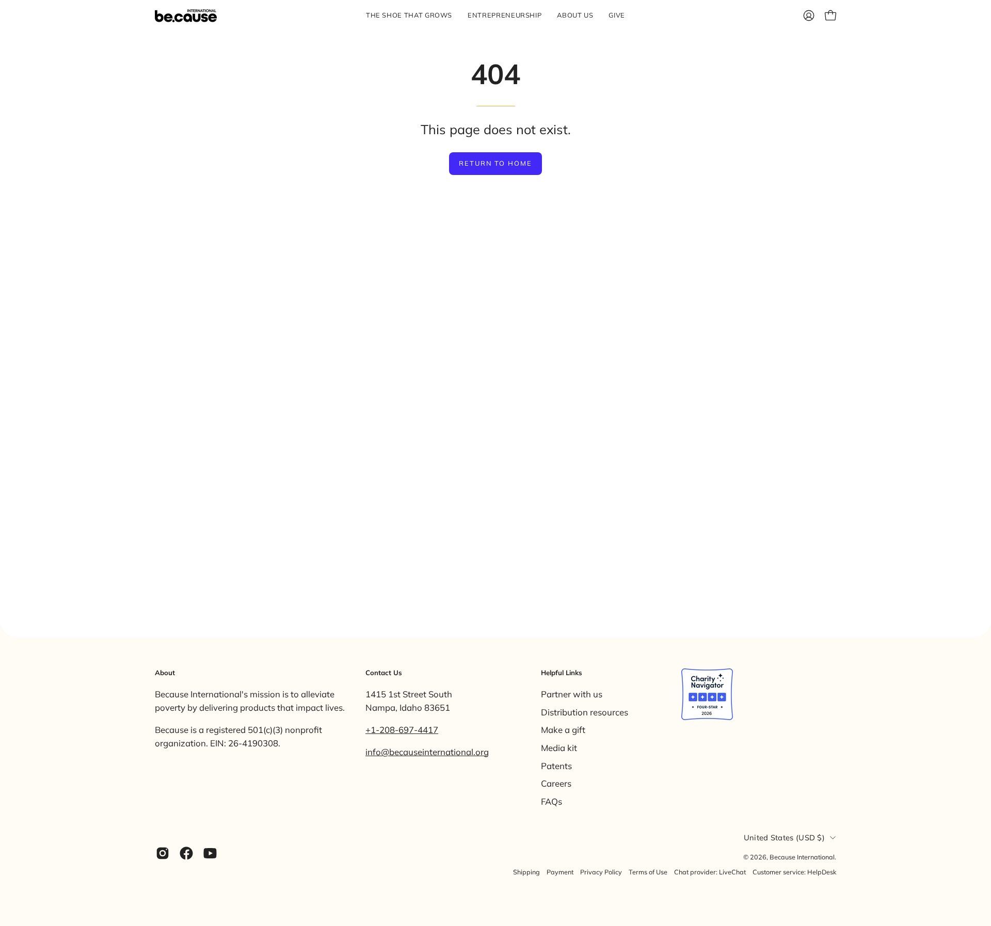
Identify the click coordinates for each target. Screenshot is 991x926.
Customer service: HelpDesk (794, 872)
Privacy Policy (601, 872)
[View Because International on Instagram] (162, 853)
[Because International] (186, 15)
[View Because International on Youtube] (210, 853)
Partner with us (571, 694)
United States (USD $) (784, 837)
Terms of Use (648, 872)
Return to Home (495, 163)
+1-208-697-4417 (401, 729)
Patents (556, 765)
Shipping (526, 872)
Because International (802, 857)
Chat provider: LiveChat (710, 872)
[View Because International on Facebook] (186, 853)
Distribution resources (584, 711)
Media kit (559, 747)
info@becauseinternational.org (427, 751)
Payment (560, 872)
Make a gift (563, 729)
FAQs (551, 800)
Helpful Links (561, 672)
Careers (556, 783)
